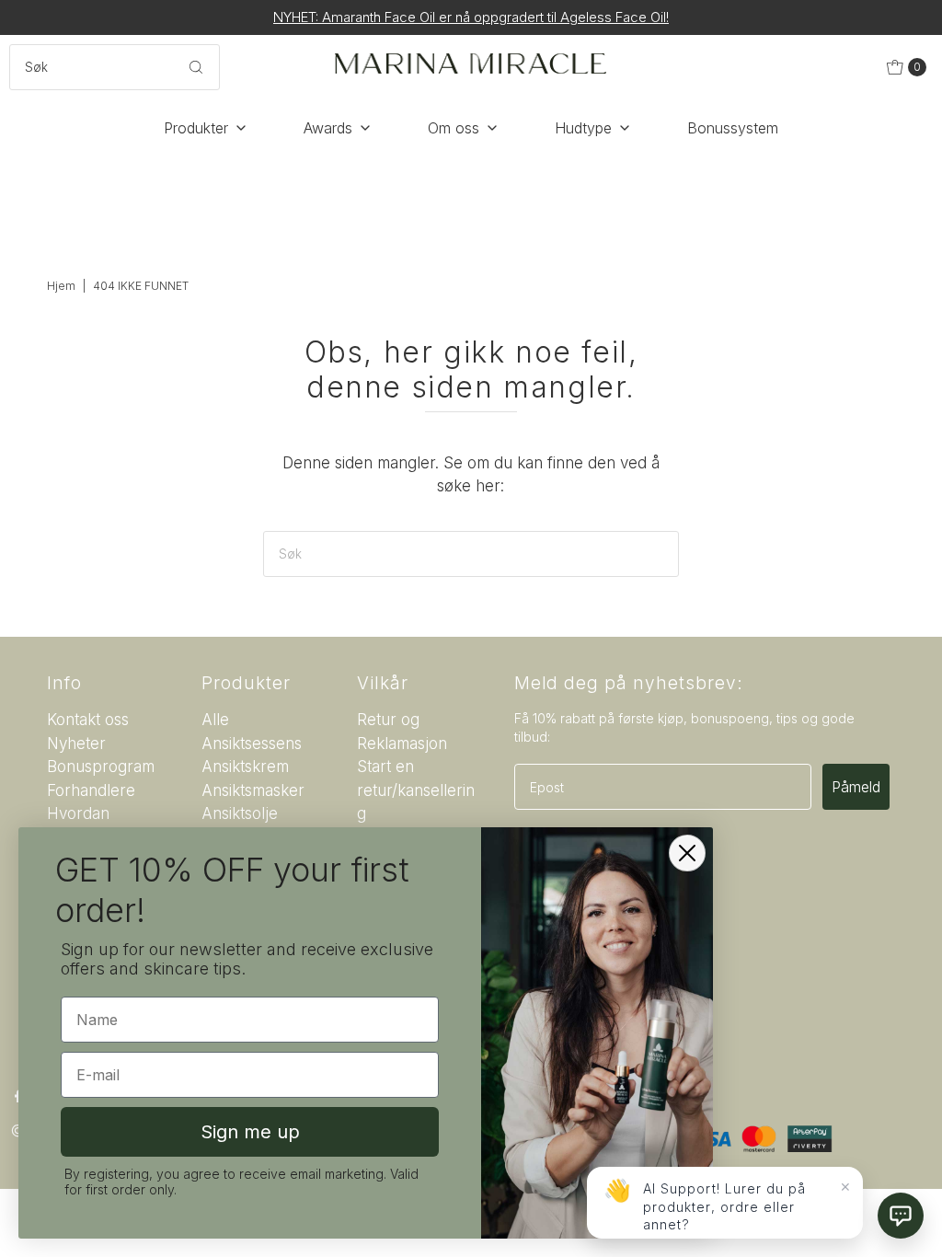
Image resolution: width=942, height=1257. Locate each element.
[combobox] (114, 67)
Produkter (196, 128)
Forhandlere (91, 790)
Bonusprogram (101, 766)
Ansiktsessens (251, 743)
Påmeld (856, 787)
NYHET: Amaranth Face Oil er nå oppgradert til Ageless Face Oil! (471, 17)
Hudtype (583, 128)
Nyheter (76, 743)
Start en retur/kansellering (416, 790)
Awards (328, 128)
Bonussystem (732, 128)
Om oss (453, 128)
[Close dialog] (687, 853)
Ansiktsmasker (252, 790)
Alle (215, 719)
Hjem (61, 286)
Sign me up (250, 1132)
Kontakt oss (88, 719)
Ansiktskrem (245, 766)
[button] (901, 1216)
